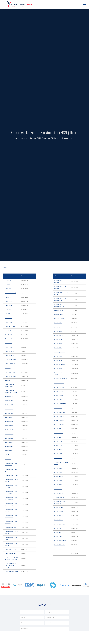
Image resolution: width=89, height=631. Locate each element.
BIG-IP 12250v (58, 507)
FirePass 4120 (9, 396)
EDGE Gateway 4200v (11, 475)
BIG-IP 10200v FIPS (60, 541)
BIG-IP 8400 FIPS (10, 355)
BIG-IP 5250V (58, 480)
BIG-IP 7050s (58, 441)
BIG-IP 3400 (8, 305)
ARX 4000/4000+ (10, 372)
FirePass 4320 (9, 442)
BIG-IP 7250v (58, 489)
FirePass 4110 (9, 426)
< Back (5, 267)
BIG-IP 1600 (57, 327)
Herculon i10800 (59, 319)
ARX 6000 (8, 280)
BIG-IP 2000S (58, 468)
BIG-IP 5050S (58, 476)
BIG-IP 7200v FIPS (59, 545)
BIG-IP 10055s (58, 520)
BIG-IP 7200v (58, 437)
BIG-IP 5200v (58, 445)
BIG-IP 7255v (58, 528)
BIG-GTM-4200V (59, 424)
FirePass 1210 (9, 409)
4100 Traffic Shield (10, 293)
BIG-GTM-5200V (59, 383)
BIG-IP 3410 (8, 309)
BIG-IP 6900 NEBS (59, 412)
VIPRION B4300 (59, 497)
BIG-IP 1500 (8, 301)
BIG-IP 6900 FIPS (59, 364)
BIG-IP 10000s (58, 433)
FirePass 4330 (9, 446)
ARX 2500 (8, 459)
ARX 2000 (8, 330)
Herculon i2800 (58, 310)
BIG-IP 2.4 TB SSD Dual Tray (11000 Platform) (10, 565)
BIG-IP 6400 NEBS (10, 376)
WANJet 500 (8, 339)
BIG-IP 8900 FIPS (59, 352)
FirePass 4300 (9, 417)
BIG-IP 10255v (58, 516)
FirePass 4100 (9, 421)
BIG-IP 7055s (58, 536)
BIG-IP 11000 (58, 400)
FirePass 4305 (9, 434)
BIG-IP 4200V (58, 472)
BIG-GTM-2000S (59, 416)
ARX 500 (7, 314)
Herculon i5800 (58, 314)
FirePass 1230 (9, 380)
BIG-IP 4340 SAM (10, 326)
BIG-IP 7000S (58, 485)
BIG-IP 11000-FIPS (10, 549)
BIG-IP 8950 (58, 356)
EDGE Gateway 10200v (11, 527)
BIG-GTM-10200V (59, 391)
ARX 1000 (8, 284)
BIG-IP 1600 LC (58, 335)
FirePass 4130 (9, 430)
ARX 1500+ (8, 455)
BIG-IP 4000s (58, 454)
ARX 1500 (8, 368)
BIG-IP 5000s (58, 449)
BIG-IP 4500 (8, 289)
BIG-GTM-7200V (59, 387)
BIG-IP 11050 (58, 408)
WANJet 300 (8, 334)
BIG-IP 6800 (8, 322)
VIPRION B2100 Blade (60, 379)
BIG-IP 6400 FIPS (10, 351)
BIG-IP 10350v (58, 511)
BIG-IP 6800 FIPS (10, 364)
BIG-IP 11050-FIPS (10, 553)
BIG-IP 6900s (58, 369)
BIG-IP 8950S (58, 360)
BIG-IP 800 (57, 429)
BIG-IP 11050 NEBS (60, 404)
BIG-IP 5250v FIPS (60, 549)
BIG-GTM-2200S (59, 420)
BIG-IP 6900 (58, 344)
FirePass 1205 (9, 405)
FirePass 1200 (9, 401)
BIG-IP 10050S (58, 493)
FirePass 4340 (9, 451)
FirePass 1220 (9, 413)
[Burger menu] (84, 4)
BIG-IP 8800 (8, 347)
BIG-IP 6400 (8, 318)
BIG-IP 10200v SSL (60, 524)
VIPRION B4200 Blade (11, 571)
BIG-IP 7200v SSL (59, 532)
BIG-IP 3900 (58, 339)
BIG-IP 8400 (8, 343)
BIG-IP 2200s (58, 458)
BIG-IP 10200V (58, 395)
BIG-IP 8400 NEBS (10, 359)
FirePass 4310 (9, 438)
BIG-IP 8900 (58, 348)
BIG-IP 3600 (58, 323)
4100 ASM (8, 297)
